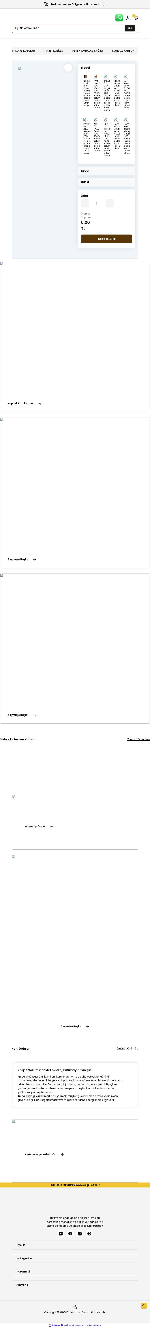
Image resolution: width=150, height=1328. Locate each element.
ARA (130, 28)
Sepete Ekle (106, 239)
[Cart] (136, 18)
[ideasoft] (55, 1325)
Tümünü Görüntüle (138, 739)
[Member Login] (128, 18)
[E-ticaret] (74, 1325)
